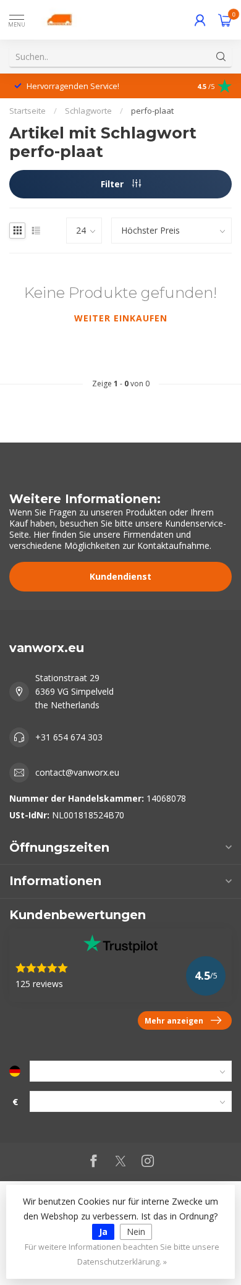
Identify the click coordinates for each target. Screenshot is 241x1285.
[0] (225, 19)
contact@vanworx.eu (77, 772)
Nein (136, 1231)
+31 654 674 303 (69, 737)
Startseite (27, 110)
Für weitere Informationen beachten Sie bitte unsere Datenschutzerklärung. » (122, 1254)
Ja (103, 1231)
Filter (113, 184)
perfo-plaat (152, 110)
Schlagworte (88, 110)
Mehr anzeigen (174, 1020)
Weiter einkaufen (120, 318)
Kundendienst (120, 576)
